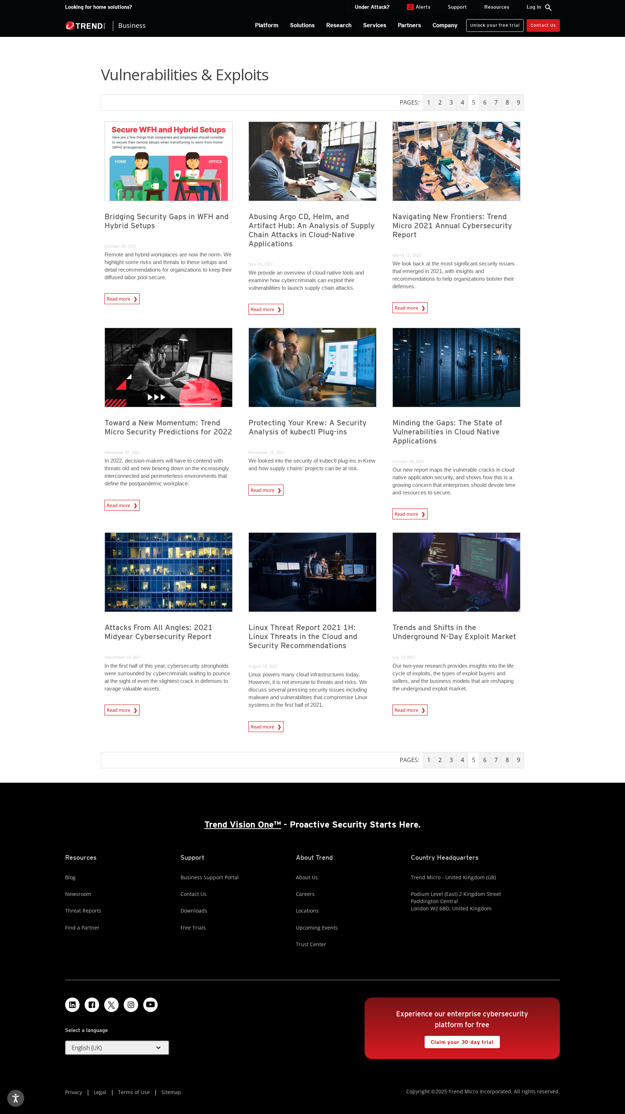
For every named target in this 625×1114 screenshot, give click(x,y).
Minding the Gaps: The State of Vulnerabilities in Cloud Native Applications (447, 431)
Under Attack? (372, 7)
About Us (307, 877)
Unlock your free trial (492, 23)
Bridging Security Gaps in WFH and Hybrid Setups (167, 221)
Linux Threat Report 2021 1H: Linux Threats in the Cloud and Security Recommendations (302, 636)
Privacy (73, 1092)
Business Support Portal (209, 877)
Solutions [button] (302, 25)
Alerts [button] (419, 7)
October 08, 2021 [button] (408, 461)
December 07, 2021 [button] (122, 452)
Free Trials (193, 927)
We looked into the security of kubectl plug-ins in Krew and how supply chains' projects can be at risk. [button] (311, 464)
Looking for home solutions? (98, 7)
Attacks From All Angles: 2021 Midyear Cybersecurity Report (159, 632)
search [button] (548, 7)
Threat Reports (83, 910)
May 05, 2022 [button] (260, 264)
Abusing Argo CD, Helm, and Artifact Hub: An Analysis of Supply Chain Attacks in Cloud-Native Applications (311, 230)
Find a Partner (82, 927)
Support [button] (457, 7)
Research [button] (339, 25)
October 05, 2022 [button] (120, 246)
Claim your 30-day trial (459, 1040)
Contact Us (543, 25)
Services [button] (374, 25)
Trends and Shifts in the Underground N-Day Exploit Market (454, 632)
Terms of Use (134, 1092)
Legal (100, 1092)
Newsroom (78, 893)
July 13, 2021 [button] (404, 657)
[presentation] (169, 161)
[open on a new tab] (111, 1005)
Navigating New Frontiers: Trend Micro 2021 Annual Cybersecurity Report (452, 225)
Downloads (193, 910)
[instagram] (131, 1005)
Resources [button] (496, 7)
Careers (305, 893)
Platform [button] (267, 25)
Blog (70, 877)
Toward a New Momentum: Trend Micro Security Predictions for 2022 (168, 427)
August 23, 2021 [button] (263, 666)
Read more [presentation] (119, 298)
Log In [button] (534, 7)
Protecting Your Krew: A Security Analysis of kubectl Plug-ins (307, 427)
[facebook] (92, 1005)
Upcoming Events (317, 927)
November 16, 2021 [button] (266, 452)
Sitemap (171, 1092)
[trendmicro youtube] (150, 1005)
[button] (117, 1048)
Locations (307, 910)
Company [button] (445, 25)
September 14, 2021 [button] (123, 657)
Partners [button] (409, 25)
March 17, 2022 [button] (406, 255)
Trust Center (311, 944)
